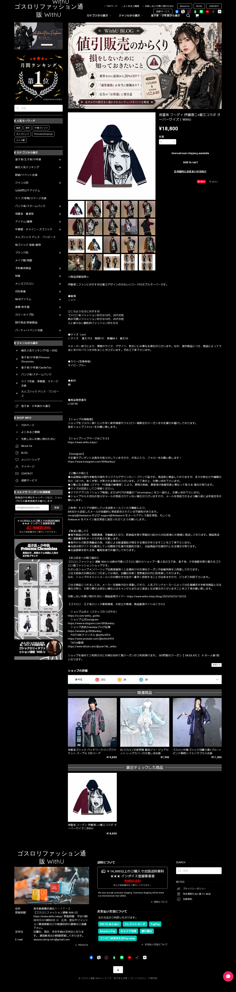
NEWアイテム (23, 299)
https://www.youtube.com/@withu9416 (91, 638)
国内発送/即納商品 (26, 322)
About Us (184, 6)
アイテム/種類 (23, 221)
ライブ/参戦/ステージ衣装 (30, 198)
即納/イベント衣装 (26, 175)
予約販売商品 (23, 268)
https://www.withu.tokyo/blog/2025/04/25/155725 (156, 596)
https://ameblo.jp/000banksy (85, 631)
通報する (216, 665)
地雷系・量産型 (24, 213)
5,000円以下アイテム (27, 190)
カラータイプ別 (24, 314)
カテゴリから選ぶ (97, 15)
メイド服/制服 (23, 260)
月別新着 (20, 291)
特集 (18, 276)
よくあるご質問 (131, 6)
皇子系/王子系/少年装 (28, 159)
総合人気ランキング (27, 167)
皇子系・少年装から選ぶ (165, 15)
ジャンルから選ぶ (129, 15)
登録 (56, 507)
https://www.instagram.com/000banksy (91, 623)
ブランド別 (22, 252)
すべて (78, 679)
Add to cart (190, 162)
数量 (161, 136)
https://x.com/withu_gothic (84, 615)
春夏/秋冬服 (22, 307)
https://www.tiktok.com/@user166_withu (92, 646)
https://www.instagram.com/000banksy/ (91, 461)
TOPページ (112, 6)
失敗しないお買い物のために (159, 6)
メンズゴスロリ (24, 283)
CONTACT (214, 6)
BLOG (199, 6)
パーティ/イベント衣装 (29, 330)
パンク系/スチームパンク (30, 206)
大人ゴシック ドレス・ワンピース (35, 237)
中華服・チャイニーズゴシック (33, 229)
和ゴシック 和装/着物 (28, 245)
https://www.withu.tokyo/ (82, 442)
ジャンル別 (22, 182)
